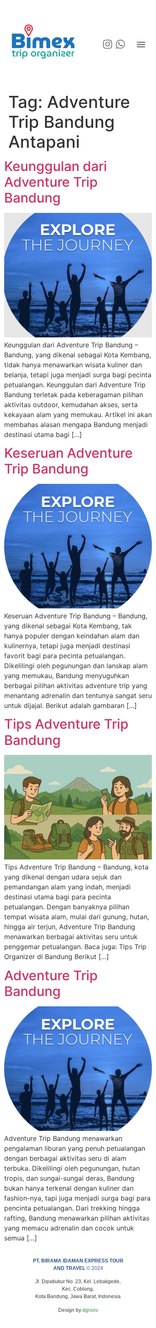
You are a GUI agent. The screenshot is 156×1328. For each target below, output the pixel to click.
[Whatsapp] (120, 44)
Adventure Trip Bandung (51, 983)
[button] (141, 44)
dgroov (90, 1310)
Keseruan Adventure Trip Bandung (68, 461)
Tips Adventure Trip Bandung (66, 732)
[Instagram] (107, 44)
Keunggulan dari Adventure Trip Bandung (55, 182)
